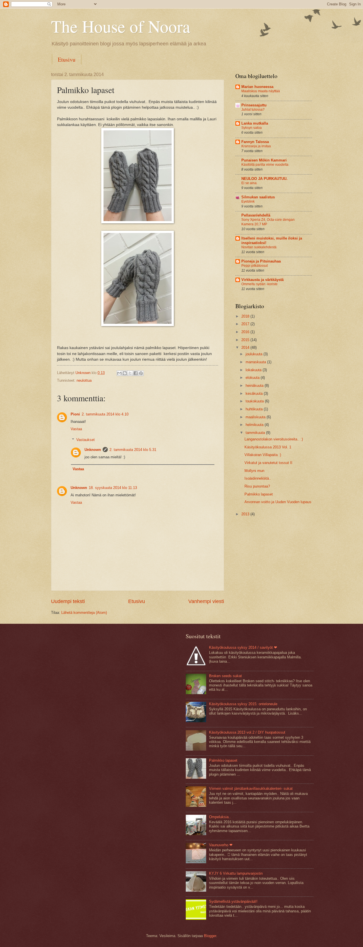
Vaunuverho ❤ (221, 845)
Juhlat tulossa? (253, 110)
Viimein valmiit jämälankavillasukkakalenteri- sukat (251, 788)
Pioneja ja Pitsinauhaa (261, 261)
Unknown (93, 450)
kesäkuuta (255, 393)
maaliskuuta (256, 417)
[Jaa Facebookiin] (135, 373)
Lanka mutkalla (254, 123)
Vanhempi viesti (206, 601)
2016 (245, 332)
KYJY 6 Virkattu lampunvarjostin (236, 873)
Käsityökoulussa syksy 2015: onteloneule (243, 704)
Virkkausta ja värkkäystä (262, 280)
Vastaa (76, 429)
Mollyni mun (254, 471)
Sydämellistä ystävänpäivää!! (233, 901)
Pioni (75, 414)
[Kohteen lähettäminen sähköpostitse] (119, 373)
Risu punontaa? (257, 486)
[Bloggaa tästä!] (125, 373)
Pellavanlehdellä (255, 215)
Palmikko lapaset (258, 494)
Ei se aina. (249, 183)
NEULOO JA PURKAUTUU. (264, 179)
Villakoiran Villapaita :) (262, 455)
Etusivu (66, 59)
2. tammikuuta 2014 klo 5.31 (132, 450)
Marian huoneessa (257, 87)
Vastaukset (85, 440)
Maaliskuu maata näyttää (260, 91)
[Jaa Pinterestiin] (141, 373)
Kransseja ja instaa (256, 146)
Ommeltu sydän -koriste (259, 284)
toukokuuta (255, 401)
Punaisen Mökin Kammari (264, 160)
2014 (245, 347)
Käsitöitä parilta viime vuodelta (264, 165)
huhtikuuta (255, 409)
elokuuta (253, 377)
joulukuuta (254, 354)
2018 (245, 316)
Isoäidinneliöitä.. (257, 478)
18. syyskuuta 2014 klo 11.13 (113, 488)
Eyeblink (248, 201)
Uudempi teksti (68, 601)
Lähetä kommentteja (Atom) (84, 612)
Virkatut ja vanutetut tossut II (268, 463)
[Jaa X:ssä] (130, 373)
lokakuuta (254, 370)
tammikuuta (256, 433)
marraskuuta (256, 362)
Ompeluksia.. (220, 817)
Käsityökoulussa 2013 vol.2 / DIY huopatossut (247, 732)
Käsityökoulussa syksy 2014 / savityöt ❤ (243, 647)
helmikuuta (255, 425)
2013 (245, 514)
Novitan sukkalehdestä (259, 247)
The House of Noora (120, 26)
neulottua (84, 380)
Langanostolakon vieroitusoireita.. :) (273, 439)
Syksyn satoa (251, 128)
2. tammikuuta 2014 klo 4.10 (105, 414)
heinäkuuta (255, 385)
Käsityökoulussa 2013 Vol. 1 (267, 447)
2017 (245, 324)
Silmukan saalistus (258, 197)
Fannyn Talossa (255, 142)
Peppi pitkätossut (254, 266)
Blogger (210, 936)
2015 (245, 340)
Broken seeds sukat (225, 676)
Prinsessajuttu (254, 105)
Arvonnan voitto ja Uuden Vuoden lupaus (277, 502)
